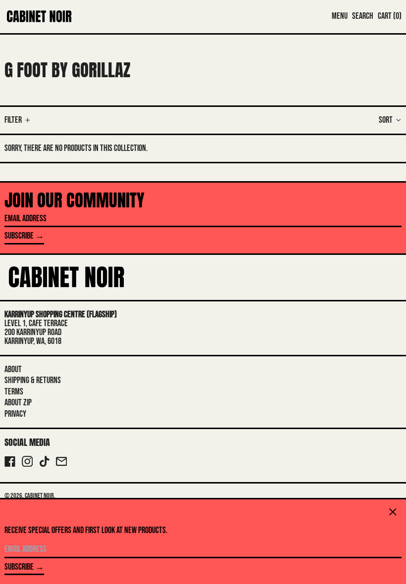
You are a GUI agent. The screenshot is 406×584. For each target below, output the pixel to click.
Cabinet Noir (39, 495)
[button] (362, 16)
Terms (13, 392)
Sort (386, 120)
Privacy (15, 414)
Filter (13, 120)
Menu (340, 16)
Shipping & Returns (32, 380)
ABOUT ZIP (18, 402)
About (13, 369)
